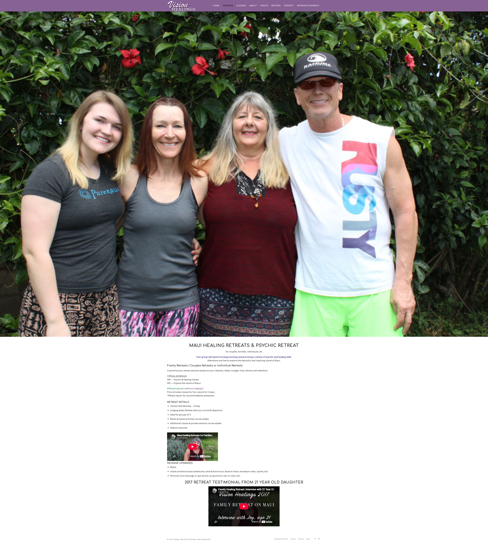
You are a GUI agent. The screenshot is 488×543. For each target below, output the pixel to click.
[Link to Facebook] (315, 539)
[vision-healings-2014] (181, 5)
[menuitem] (216, 5)
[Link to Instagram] (319, 539)
